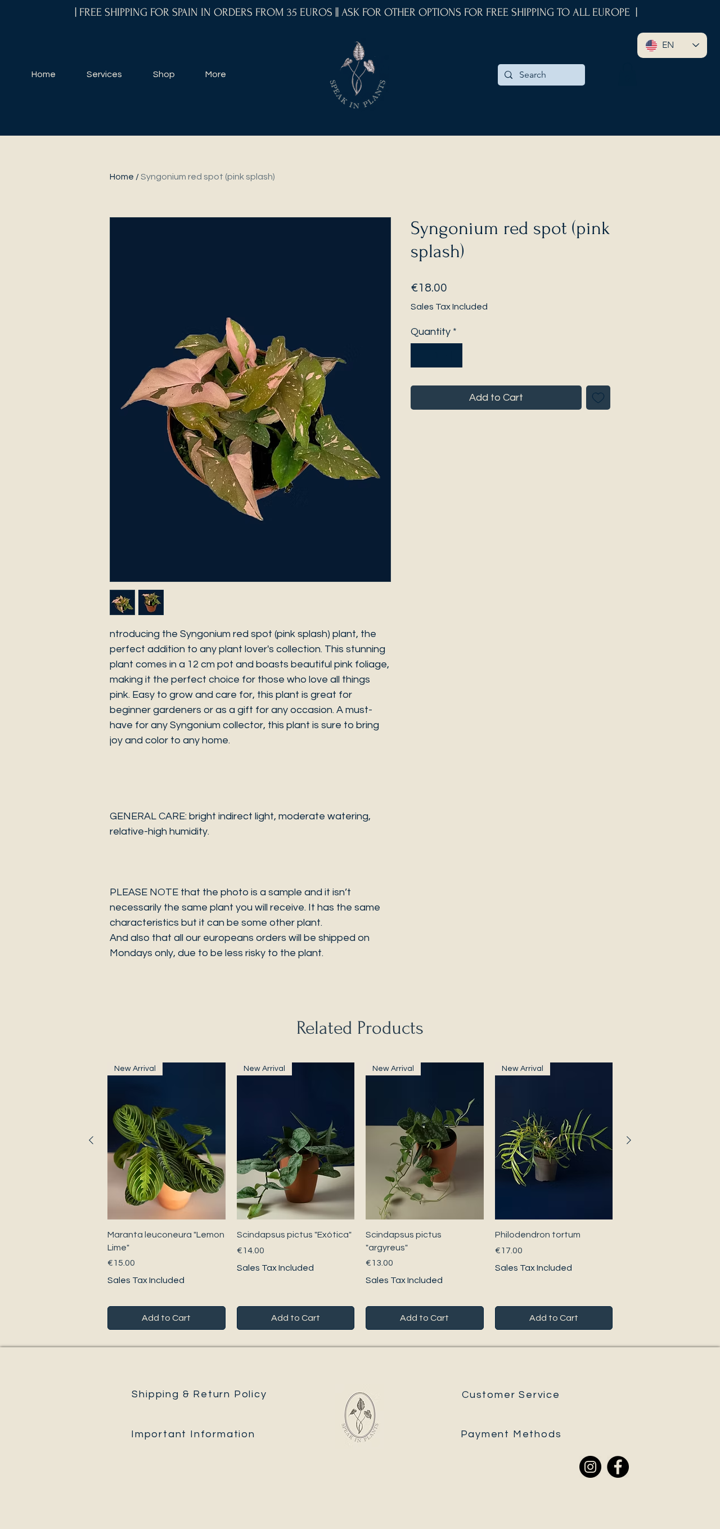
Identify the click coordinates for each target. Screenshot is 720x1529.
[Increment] (452, 355)
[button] (627, 74)
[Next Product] (629, 1140)
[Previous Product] (91, 1140)
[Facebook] (618, 1467)
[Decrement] (421, 355)
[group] (360, 1196)
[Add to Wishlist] (598, 397)
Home (122, 176)
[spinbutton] (436, 355)
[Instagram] (590, 1467)
